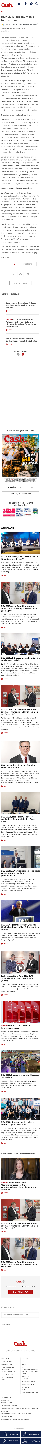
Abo (23, 1362)
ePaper (24, 1364)
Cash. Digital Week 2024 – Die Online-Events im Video (19, 1408)
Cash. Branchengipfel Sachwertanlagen (16, 1414)
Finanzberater (6, 1364)
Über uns (25, 1390)
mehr (10, 311)
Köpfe (3, 1380)
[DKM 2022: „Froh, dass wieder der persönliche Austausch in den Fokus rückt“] (20, 803)
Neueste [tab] (5, 294)
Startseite (27, 264)
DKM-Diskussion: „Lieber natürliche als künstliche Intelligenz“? (19, 557)
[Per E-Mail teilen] (28, 274)
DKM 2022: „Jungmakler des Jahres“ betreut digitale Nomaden (17, 1123)
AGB (23, 1367)
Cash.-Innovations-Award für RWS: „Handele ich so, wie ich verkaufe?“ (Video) (18, 978)
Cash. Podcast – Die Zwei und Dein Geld (15, 1419)
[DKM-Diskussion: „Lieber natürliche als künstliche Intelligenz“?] (20, 543)
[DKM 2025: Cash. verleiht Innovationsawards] (20, 1012)
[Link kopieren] (13, 274)
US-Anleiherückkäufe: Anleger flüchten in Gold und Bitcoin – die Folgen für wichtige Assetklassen (21, 323)
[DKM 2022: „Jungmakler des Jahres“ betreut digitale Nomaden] (20, 1109)
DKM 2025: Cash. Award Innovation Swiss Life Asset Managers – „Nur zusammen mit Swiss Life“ (20, 711)
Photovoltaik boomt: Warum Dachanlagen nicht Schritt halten (22, 339)
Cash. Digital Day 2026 (9, 1405)
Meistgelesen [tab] (15, 294)
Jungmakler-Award (17, 196)
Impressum (25, 1376)
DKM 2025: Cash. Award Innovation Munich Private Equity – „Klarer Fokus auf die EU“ (19, 608)
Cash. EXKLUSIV (6, 1403)
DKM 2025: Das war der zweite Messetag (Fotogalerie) (20, 1076)
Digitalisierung (7, 1374)
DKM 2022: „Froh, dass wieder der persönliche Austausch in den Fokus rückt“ (18, 819)
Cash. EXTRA (5, 1400)
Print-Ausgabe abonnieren (20, 494)
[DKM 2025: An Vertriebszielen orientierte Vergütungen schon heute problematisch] (20, 857)
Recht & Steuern (7, 1377)
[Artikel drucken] (20, 274)
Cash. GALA (5, 1411)
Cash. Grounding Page (30, 1392)
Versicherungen (7, 1362)
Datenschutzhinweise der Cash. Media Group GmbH (30, 1371)
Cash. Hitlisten (6, 1416)
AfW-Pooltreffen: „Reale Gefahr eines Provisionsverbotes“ (18, 766)
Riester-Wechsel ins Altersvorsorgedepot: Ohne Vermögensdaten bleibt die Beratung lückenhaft (18, 1186)
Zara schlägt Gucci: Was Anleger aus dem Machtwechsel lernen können (21, 305)
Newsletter (26, 1387)
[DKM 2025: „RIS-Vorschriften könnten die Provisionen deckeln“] (20, 644)
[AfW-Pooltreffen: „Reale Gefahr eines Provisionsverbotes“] (20, 752)
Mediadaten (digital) (29, 1382)
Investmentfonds (7, 1367)
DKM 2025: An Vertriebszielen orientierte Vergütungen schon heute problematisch (20, 873)
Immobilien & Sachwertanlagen (8, 1371)
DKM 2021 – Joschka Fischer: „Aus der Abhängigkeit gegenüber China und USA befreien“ (20, 927)
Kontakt (25, 1379)
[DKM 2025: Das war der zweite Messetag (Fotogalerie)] (20, 1061)
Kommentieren (20, 283)
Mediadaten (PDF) (28, 1384)
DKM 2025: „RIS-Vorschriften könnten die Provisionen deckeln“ (20, 659)
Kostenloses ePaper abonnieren (20, 487)
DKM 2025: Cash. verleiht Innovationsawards (16, 1026)
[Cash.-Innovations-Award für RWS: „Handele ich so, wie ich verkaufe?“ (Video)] (20, 962)
